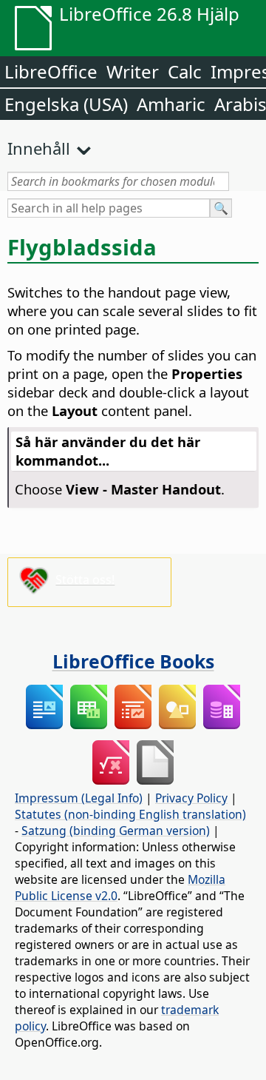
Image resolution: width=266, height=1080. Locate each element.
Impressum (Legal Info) (79, 798)
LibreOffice (51, 71)
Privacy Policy (191, 798)
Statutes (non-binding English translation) (130, 814)
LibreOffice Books (133, 661)
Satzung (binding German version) (115, 830)
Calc (185, 71)
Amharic (171, 104)
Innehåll (38, 148)
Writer (132, 71)
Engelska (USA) (66, 104)
